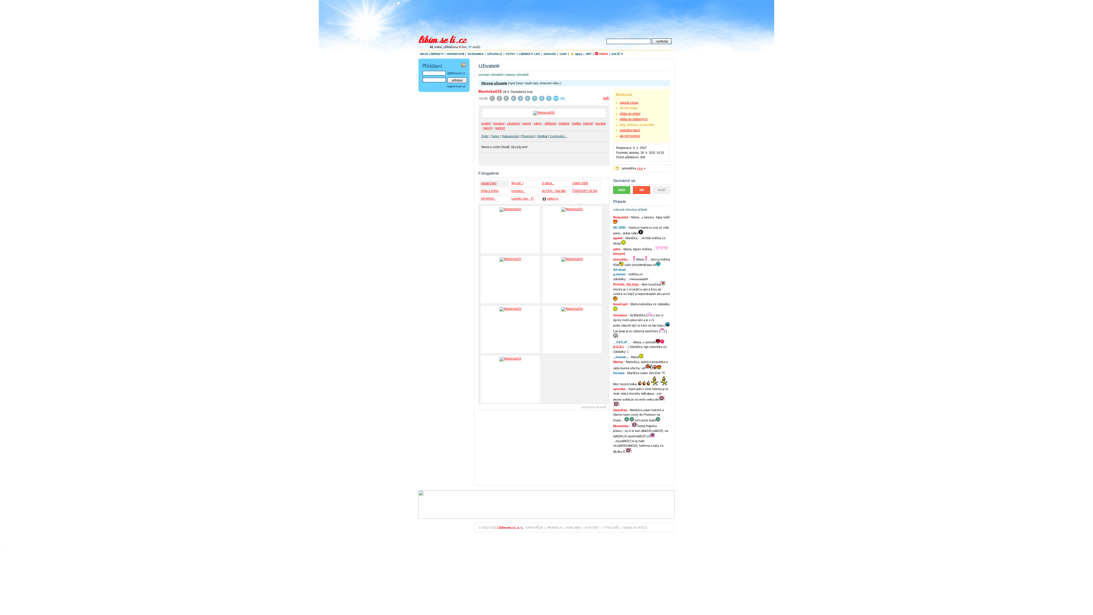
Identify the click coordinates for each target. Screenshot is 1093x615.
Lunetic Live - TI (522, 198)
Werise (618, 362)
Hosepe (618, 373)
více (640, 168)
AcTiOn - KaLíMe (554, 190)
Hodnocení (455, 54)
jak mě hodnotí (630, 136)
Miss (578, 54)
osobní (486, 123)
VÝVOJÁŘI (611, 527)
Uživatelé (494, 54)
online (436, 47)
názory (488, 128)
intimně (588, 123)
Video (603, 54)
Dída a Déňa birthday (489, 191)
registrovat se (456, 86)
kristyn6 (619, 253)
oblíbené (550, 123)
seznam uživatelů (490, 74)
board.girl (620, 304)
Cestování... (558, 136)
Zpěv (484, 136)
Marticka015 (490, 91)
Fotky (510, 54)
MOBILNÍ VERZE (635, 527)
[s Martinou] (510, 279)
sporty (526, 123)
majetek (564, 123)
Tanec (495, 136)
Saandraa (620, 410)
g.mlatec (619, 274)
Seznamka (476, 54)
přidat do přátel (630, 113)
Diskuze (550, 54)
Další (616, 54)
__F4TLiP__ (621, 342)
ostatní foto (488, 183)
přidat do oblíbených (634, 119)
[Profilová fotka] (510, 379)
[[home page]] (446, 38)
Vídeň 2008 (580, 183)
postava (498, 123)
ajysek (617, 238)
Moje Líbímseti (431, 54)
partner (500, 128)
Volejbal (542, 136)
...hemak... (620, 357)
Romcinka (620, 217)
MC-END (619, 227)
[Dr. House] (510, 230)
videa (552, 198)
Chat (563, 54)
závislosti (513, 123)
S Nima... (548, 183)
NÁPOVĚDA (534, 527)
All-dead (619, 269)
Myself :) (517, 183)
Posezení (528, 136)
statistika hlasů (630, 130)
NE (642, 190)
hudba (576, 123)
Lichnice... (518, 190)
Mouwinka (620, 426)
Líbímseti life (529, 54)
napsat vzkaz (629, 102)
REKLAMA (573, 527)
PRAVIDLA (554, 527)
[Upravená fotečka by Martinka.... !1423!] (572, 329)
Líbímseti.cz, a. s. (510, 527)
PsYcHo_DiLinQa (626, 284)
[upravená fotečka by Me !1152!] (510, 329)
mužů (474, 47)
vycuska (619, 389)
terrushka (620, 259)
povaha (600, 123)
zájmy (538, 123)
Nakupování (510, 136)
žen (463, 47)
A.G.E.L (618, 346)
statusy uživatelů (517, 74)
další (606, 98)
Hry (589, 54)
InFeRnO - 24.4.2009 (488, 199)
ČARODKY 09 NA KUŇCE (584, 191)
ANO (621, 190)
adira (617, 249)
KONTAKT (592, 527)
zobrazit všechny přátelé (630, 209)
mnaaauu (620, 315)
